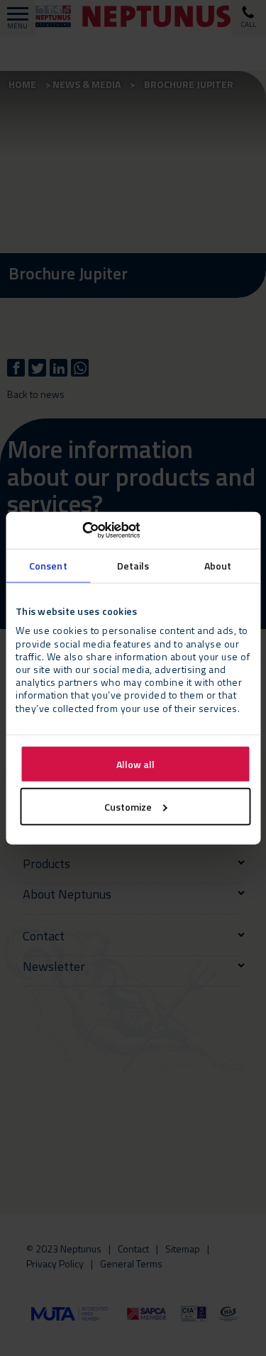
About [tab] (218, 564)
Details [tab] (133, 564)
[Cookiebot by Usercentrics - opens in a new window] (78, 530)
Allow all (135, 763)
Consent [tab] (48, 564)
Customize (128, 806)
